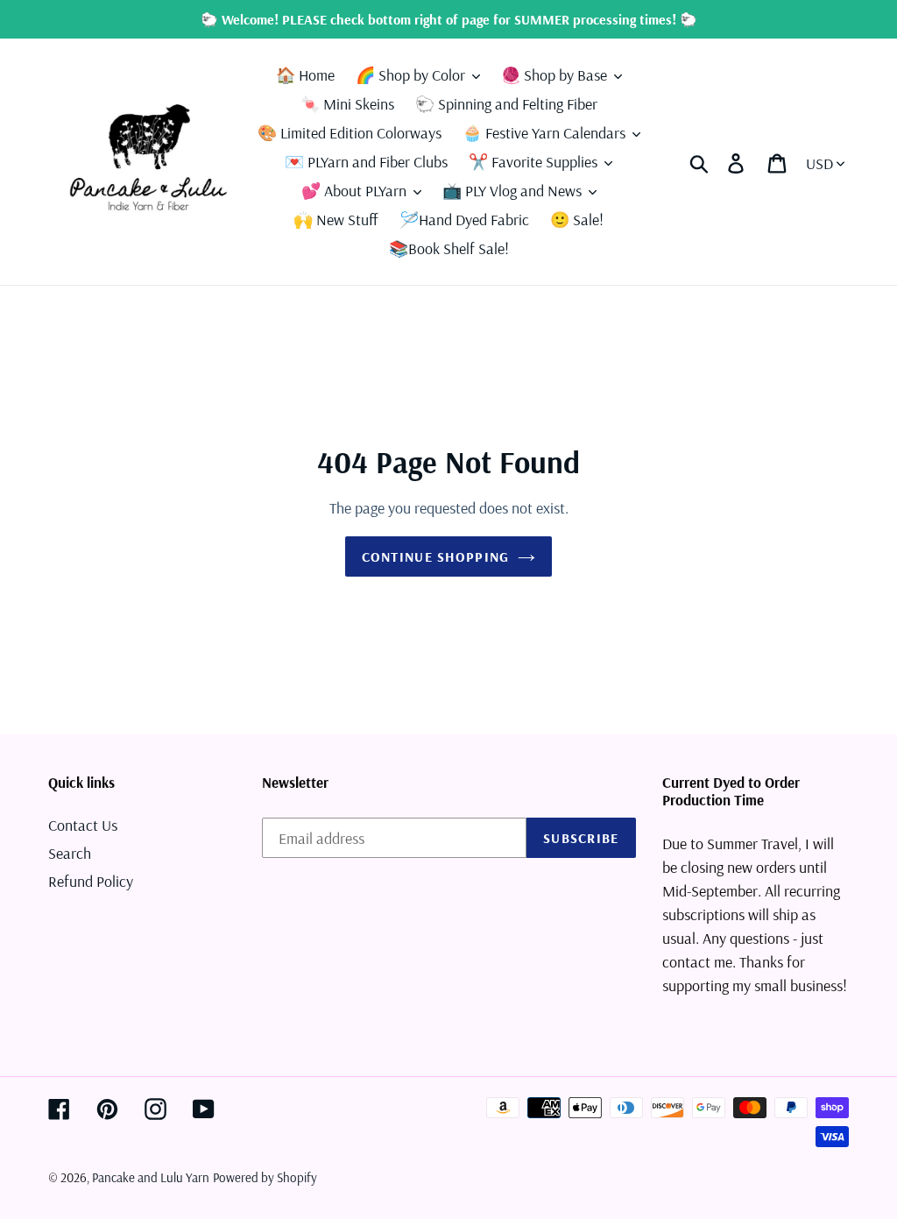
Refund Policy (90, 881)
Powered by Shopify (265, 1177)
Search (69, 853)
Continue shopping (436, 556)
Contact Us (82, 825)
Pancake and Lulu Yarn (150, 1177)
